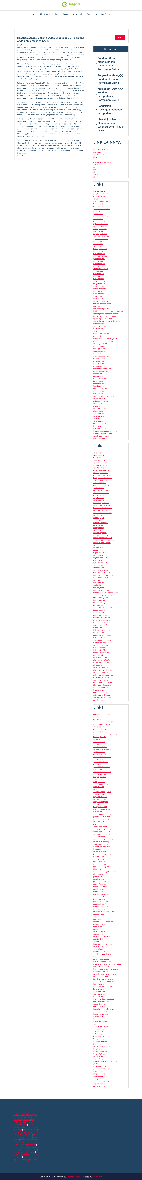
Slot (56, 14)
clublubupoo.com (100, 1011)
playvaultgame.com (101, 1074)
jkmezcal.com (98, 996)
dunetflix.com (98, 393)
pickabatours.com (100, 732)
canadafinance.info (100, 623)
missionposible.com (100, 672)
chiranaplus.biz (99, 637)
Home (33, 14)
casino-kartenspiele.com (102, 538)
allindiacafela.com (100, 657)
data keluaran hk (99, 154)
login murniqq (18, 1147)
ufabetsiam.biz (99, 251)
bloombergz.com (100, 533)
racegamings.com (100, 1066)
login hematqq (30, 1147)
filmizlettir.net (98, 458)
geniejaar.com (98, 779)
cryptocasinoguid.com (101, 309)
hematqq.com (18, 1145)
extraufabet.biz (99, 264)
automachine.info (99, 904)
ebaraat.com (98, 219)
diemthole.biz (98, 565)
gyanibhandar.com (100, 239)
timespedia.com (99, 560)
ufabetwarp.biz (99, 241)
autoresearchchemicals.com (104, 695)
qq (94, 159)
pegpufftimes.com (100, 465)
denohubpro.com (100, 889)
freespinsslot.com (100, 807)
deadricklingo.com (100, 914)
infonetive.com (98, 613)
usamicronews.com (100, 1056)
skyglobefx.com (99, 916)
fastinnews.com (99, 1036)
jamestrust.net (98, 548)
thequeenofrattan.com (102, 887)
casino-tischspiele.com (102, 543)
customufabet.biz (100, 281)
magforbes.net (99, 515)
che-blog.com (98, 759)
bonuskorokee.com (100, 1019)
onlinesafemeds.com (101, 236)
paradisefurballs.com (101, 809)
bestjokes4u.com (99, 774)
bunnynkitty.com (99, 600)
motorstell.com (99, 500)
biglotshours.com (100, 231)
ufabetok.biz (98, 291)
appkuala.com (98, 585)
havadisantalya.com (101, 201)
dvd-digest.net (98, 633)
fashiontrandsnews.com (102, 304)
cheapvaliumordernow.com (103, 981)
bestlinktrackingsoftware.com (104, 1009)
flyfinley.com (98, 764)
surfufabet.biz (98, 274)
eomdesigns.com (99, 924)
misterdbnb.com (99, 994)
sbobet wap (24, 1140)
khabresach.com (99, 690)
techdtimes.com (99, 204)
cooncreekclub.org (100, 463)
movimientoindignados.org (103, 396)
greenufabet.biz (99, 259)
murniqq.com (22, 1142)
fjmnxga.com (98, 605)
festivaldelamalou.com (102, 475)
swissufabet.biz (99, 254)
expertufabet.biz (99, 246)
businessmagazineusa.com (103, 944)
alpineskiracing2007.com (102, 660)
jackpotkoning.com (100, 1044)
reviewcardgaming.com (102, 961)
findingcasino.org (99, 899)
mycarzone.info (99, 934)
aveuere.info (98, 812)
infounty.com (98, 354)
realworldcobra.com (101, 901)
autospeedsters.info (100, 906)
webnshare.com (99, 837)
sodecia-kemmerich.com (102, 986)
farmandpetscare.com (102, 854)
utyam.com (97, 406)
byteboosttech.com (100, 224)
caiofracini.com (99, 859)
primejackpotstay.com (102, 1069)
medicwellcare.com (100, 946)
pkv (94, 172)
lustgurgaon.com (99, 777)
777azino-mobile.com (101, 331)
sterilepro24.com (99, 956)
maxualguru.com (99, 799)
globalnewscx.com (100, 877)
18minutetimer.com (100, 827)
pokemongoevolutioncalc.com (105, 1061)
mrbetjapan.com (99, 580)
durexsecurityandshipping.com (105, 339)
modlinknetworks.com (101, 1046)
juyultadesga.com (100, 346)
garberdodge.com (100, 480)
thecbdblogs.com (100, 692)
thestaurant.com (99, 1006)
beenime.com (98, 984)
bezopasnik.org (99, 603)
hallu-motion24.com (101, 650)
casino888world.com (101, 991)
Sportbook (77, 14)
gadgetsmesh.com (100, 844)
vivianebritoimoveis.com (102, 513)
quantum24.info (99, 939)
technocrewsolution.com (102, 508)
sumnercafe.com (99, 391)
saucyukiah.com (99, 453)
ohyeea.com (98, 411)
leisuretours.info (99, 849)
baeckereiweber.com (101, 191)
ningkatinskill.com (100, 378)
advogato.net (98, 528)
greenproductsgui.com (102, 817)
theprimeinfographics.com (103, 979)
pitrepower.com (99, 665)
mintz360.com (98, 787)
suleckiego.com (99, 700)
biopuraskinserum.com (102, 618)
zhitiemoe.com (98, 413)
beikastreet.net (99, 455)
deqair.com (97, 373)
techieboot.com (99, 206)
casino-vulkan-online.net (102, 662)
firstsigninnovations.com (102, 478)
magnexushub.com (100, 226)
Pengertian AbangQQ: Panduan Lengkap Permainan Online (111, 79)
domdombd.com (99, 1029)
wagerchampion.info (101, 909)
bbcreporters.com (100, 306)
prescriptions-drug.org (101, 505)
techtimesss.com (99, 495)
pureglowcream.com (101, 590)
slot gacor (17, 1127)
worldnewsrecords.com (102, 954)
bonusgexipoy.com (100, 1021)
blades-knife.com (100, 892)
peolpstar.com (98, 488)
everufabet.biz (98, 294)
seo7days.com (98, 588)
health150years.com (101, 503)
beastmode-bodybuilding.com (105, 734)
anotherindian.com (100, 418)
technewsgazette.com (101, 573)
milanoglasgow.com (101, 645)
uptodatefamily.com (101, 401)
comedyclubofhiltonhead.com (104, 974)
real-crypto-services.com (102, 349)
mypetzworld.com (100, 351)
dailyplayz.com (99, 1031)
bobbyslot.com (99, 782)
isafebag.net (98, 530)
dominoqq (97, 152)
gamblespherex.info (101, 919)
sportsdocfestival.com (101, 1081)
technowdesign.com (101, 336)
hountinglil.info (98, 769)
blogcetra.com (98, 869)
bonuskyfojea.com (100, 1016)
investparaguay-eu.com (102, 356)
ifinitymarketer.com (100, 1041)
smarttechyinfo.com (101, 794)
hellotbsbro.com (99, 852)
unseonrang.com (99, 864)
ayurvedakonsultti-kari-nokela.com (106, 321)
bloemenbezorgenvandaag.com (105, 593)
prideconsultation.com (101, 767)
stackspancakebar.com (102, 640)
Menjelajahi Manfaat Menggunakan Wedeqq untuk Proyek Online (111, 125)
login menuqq (30, 1145)
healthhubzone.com (100, 216)
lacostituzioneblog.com (102, 408)
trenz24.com (98, 550)
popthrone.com (99, 752)
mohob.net (97, 789)
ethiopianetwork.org (101, 842)
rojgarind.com (98, 822)
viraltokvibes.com (100, 510)
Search (98, 33)
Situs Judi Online (103, 14)
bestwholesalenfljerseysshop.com (106, 316)
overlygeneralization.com (103, 839)
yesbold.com (98, 214)
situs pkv (26, 1120)
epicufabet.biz (98, 286)
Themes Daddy (73, 1176)
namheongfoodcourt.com (103, 642)
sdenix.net (97, 520)
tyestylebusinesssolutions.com (105, 1001)
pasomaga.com (99, 428)
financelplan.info (99, 737)
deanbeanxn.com (100, 747)
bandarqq (20, 1150)
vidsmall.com (98, 949)
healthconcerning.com (101, 819)
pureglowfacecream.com (103, 575)
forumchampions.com (101, 470)
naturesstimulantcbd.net (102, 433)
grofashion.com (99, 1059)
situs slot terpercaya (101, 149)
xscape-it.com (98, 329)
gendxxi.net (97, 929)
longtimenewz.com (100, 1049)
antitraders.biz (98, 324)
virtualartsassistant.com (102, 976)
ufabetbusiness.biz (100, 256)
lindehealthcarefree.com (102, 724)
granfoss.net (98, 655)
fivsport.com (98, 381)
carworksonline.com (101, 493)
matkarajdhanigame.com (103, 749)
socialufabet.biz (99, 271)
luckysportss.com (100, 1051)
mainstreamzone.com (101, 832)
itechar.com (97, 211)
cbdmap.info (98, 744)
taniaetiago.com (99, 423)
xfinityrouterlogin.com (101, 677)
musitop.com (98, 403)
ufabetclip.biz (98, 244)
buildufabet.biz (99, 299)
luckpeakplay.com (100, 1054)
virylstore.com (98, 498)
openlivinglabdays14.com (103, 319)
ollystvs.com (98, 874)
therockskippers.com (101, 652)
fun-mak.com (98, 989)
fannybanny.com (99, 1039)
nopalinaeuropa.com (101, 436)
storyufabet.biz (99, 284)
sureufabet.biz (98, 279)
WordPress (97, 1176)
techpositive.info (99, 862)
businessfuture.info (100, 739)
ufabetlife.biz (98, 266)
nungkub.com (98, 416)
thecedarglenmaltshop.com (104, 714)
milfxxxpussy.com (100, 398)
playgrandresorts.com (102, 1076)
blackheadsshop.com (101, 966)
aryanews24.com (99, 326)
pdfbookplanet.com (101, 882)
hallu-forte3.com (99, 647)
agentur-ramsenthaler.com (103, 921)
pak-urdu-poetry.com (101, 867)
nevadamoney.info (100, 625)
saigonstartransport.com (102, 608)
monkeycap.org (99, 518)
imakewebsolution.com (102, 757)
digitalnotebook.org (100, 797)
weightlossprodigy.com (102, 792)
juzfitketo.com (98, 426)
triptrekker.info (98, 926)
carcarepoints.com (100, 366)
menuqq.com (18, 1112)
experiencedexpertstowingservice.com (108, 964)
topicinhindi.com (99, 719)
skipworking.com (99, 553)
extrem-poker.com (100, 361)
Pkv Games (45, 14)
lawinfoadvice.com (100, 386)
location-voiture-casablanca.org (105, 969)
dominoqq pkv (19, 1115)
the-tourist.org (98, 525)
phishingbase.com (100, 1064)
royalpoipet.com (99, 1004)
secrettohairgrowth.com (102, 595)
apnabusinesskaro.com (102, 697)
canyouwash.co (99, 199)
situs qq (16, 1117)
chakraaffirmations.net (102, 772)
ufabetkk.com (98, 568)
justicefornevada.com (101, 847)
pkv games (97, 169)
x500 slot (31, 1125)
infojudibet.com (99, 742)
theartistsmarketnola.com (103, 635)
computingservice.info (101, 857)
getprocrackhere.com (101, 1034)
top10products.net (100, 729)
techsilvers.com (99, 376)
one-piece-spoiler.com (101, 894)
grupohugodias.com (101, 371)
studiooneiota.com (100, 897)
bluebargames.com (100, 473)
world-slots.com (99, 754)
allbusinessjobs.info (100, 727)
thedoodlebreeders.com (102, 369)
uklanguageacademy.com (103, 722)
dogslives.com (98, 879)
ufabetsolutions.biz (100, 269)
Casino (65, 14)
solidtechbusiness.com (102, 959)
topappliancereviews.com (103, 682)
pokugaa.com (98, 1071)
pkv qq (27, 1112)
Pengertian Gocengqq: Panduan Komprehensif (110, 109)
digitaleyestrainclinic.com (102, 670)
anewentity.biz (98, 583)
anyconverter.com (100, 558)
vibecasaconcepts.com (102, 936)
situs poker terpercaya (102, 162)
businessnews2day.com (102, 951)
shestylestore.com (100, 1084)
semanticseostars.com (102, 829)
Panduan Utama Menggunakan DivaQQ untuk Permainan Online (108, 63)
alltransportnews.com (101, 301)
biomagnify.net (99, 438)
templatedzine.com (100, 383)
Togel (89, 14)
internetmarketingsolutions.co (104, 872)
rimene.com (97, 628)
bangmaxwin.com (100, 610)
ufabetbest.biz (98, 276)
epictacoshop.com (100, 615)
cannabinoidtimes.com (102, 814)
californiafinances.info (101, 620)
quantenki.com (99, 941)
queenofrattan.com (100, 884)
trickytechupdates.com (102, 685)
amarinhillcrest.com (100, 523)
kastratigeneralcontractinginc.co (105, 314)
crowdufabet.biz (99, 296)
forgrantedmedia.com (101, 485)
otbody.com (98, 545)
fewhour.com (98, 824)
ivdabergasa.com (100, 344)
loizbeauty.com (99, 555)
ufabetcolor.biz (99, 261)
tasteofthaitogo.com (101, 598)
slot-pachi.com (99, 804)
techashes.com (99, 196)
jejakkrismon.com (100, 563)
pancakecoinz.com (100, 762)
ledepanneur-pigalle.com (103, 630)
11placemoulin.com (100, 784)
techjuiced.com (99, 221)
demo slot (23, 1125)
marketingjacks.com (101, 680)
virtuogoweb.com (100, 229)
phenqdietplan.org (100, 388)
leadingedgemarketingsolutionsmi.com (108, 311)
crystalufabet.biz (99, 289)
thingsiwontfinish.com (101, 1086)
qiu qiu (95, 157)
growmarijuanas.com (101, 834)
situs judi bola (24, 1122)
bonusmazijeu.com (100, 1014)
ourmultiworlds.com (101, 460)
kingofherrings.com (100, 578)
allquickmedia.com (100, 570)
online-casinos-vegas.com (103, 675)
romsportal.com (99, 1079)
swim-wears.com (99, 483)
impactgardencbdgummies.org (105, 431)
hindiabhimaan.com (100, 687)
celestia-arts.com (99, 468)
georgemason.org (100, 717)
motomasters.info (100, 931)
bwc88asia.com (99, 359)
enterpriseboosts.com (101, 535)
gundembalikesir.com (101, 209)
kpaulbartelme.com (100, 971)
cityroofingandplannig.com (103, 341)
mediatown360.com (100, 667)
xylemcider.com (99, 421)
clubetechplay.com (100, 1026)
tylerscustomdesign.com (102, 490)
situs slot (23, 1152)
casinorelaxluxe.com (101, 1024)
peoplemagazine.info (101, 194)
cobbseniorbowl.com (101, 334)
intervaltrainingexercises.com (104, 999)
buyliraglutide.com (100, 234)
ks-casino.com (98, 364)
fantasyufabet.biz (100, 249)
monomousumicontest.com (103, 911)
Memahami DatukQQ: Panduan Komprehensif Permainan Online (110, 94)
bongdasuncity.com (100, 802)
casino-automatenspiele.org (104, 540)
